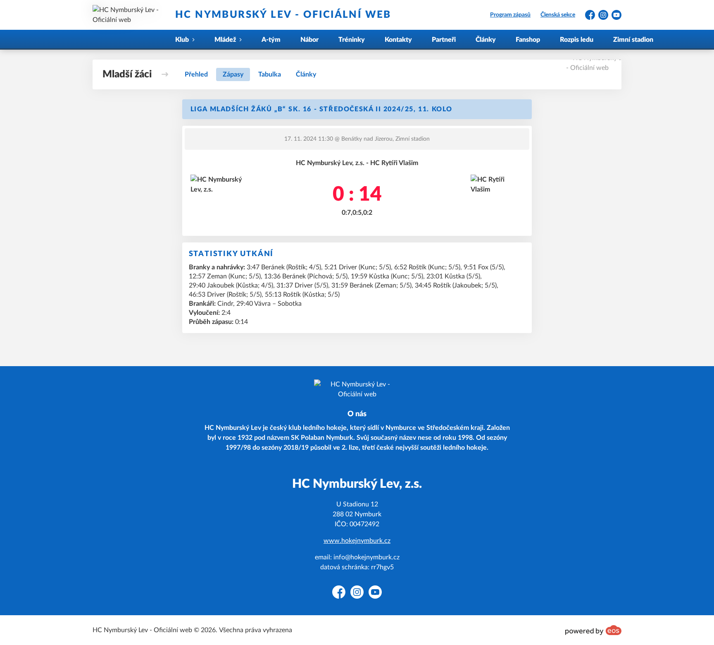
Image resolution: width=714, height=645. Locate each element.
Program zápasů (510, 15)
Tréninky (351, 39)
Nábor (309, 39)
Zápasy (233, 74)
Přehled (196, 74)
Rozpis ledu (576, 39)
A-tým (271, 39)
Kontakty (398, 39)
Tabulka (269, 74)
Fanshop (528, 39)
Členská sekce (557, 15)
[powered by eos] (593, 630)
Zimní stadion (633, 39)
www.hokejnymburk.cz (357, 540)
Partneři (444, 39)
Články (486, 39)
